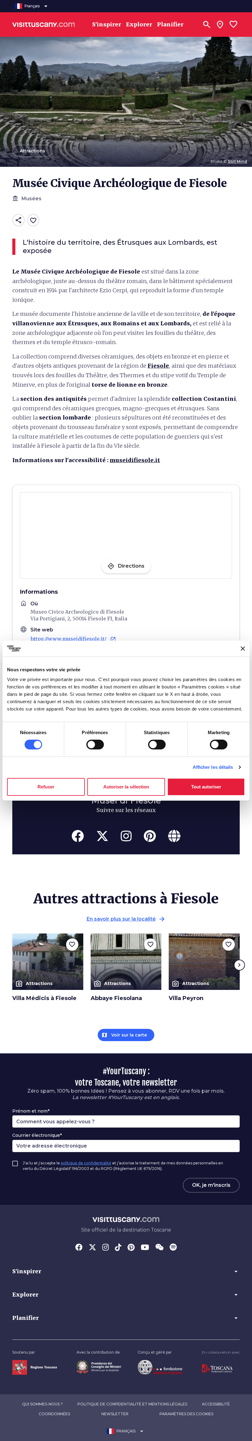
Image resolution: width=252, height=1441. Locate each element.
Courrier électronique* (37, 1135)
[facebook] (78, 836)
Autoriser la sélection (126, 786)
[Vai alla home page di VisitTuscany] (43, 24)
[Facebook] (79, 1247)
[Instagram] (105, 1247)
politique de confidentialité (86, 1163)
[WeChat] (159, 1247)
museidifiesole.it (135, 460)
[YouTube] (145, 1247)
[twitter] (102, 836)
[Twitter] (92, 1247)
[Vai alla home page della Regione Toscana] (34, 1367)
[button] (126, 1271)
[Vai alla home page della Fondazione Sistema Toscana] (160, 1367)
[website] (174, 836)
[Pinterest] (131, 1247)
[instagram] (126, 836)
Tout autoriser (206, 786)
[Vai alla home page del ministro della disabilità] (99, 1366)
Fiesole (158, 365)
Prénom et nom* (30, 1111)
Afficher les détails (213, 767)
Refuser (45, 786)
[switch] (95, 744)
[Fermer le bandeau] (243, 648)
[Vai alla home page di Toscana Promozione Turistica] (217, 1368)
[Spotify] (173, 1247)
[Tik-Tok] (118, 1247)
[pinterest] (150, 836)
